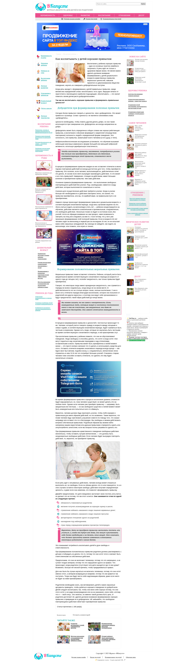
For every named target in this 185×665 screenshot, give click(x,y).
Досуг (141, 15)
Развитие (85, 15)
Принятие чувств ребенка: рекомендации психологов (137, 204)
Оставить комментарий (81, 615)
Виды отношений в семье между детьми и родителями (137, 209)
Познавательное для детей (112, 19)
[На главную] (52, 7)
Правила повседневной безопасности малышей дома (43, 137)
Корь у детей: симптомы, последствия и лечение (139, 128)
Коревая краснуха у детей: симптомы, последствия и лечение (140, 173)
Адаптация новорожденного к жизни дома (43, 298)
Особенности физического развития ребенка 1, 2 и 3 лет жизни (141, 265)
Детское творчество (45, 116)
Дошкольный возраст (46, 101)
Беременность (48, 15)
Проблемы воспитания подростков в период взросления (42, 150)
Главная (58, 54)
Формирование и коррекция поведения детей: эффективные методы (43, 274)
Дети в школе (46, 108)
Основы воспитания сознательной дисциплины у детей (44, 265)
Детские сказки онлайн (72, 19)
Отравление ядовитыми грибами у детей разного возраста (136, 113)
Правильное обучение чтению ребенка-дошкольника (43, 256)
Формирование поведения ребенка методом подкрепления (108, 626)
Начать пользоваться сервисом (137, 340)
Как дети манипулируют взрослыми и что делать (138, 199)
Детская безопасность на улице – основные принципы (43, 143)
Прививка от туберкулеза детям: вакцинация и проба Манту (141, 182)
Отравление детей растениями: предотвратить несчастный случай (140, 80)
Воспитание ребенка (45, 78)
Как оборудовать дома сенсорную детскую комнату (141, 290)
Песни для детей (91, 19)
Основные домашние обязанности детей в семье (141, 145)
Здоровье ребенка (44, 63)
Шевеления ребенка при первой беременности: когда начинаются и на (141, 155)
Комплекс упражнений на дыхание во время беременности (42, 190)
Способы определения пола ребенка (43, 241)
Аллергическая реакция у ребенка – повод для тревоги (140, 70)
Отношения (124, 15)
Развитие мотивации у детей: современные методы (77, 626)
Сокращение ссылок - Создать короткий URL (110, 660)
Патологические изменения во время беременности (44, 207)
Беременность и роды (46, 56)
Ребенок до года (45, 71)
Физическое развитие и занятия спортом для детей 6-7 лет (141, 246)
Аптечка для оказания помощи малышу (141, 60)
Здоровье (68, 15)
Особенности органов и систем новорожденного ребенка (43, 309)
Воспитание (104, 15)
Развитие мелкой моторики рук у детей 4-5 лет (141, 237)
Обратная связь (131, 657)
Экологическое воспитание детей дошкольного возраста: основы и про (140, 164)
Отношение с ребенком (46, 93)
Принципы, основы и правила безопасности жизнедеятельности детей (43, 131)
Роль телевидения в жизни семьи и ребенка (140, 281)
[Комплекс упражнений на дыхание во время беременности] (44, 182)
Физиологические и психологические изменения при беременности (43, 224)
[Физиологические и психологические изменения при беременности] (44, 216)
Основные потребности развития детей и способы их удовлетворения (141, 229)
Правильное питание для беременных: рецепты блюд (141, 136)
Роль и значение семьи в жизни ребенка (137, 214)
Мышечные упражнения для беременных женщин (43, 173)
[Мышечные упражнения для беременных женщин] (44, 165)
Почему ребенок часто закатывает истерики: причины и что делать (108, 638)
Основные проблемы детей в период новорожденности (44, 303)
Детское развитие (44, 86)
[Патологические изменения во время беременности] (44, 199)
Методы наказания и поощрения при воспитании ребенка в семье (44, 284)
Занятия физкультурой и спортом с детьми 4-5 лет (141, 255)
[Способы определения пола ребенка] (44, 233)
